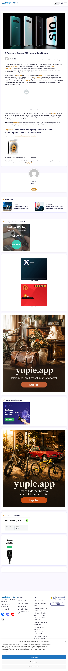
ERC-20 (28, 80)
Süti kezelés (5, 609)
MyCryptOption (30, 163)
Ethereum (54, 113)
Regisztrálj (10, 130)
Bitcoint (54, 66)
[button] (65, 641)
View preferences (34, 667)
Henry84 (14, 58)
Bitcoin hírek (22, 601)
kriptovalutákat (13, 66)
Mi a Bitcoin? (39, 601)
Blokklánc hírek (23, 609)
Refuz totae (34, 662)
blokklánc (19, 75)
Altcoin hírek (22, 606)
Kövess (34, 189)
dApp (40, 75)
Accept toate (34, 657)
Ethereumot (8, 68)
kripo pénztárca (37, 77)
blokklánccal (8, 70)
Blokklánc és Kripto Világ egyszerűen (25, 136)
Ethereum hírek (23, 603)
